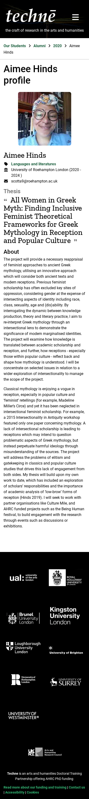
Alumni (40, 46)
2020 (58, 46)
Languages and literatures (33, 164)
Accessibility (15, 792)
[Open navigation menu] (75, 17)
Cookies (33, 792)
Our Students (15, 46)
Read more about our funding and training (35, 787)
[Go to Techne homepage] (30, 22)
